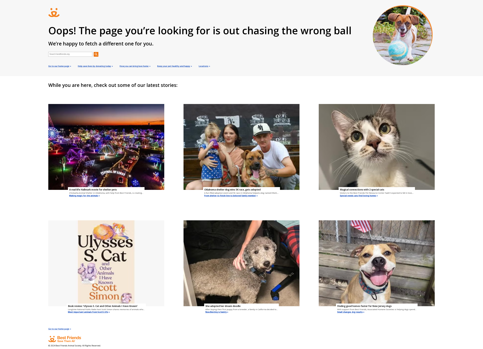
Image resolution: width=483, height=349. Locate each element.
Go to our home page (58, 66)
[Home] (67, 339)
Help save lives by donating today (94, 66)
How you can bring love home (134, 66)
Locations (203, 66)
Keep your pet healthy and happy (173, 66)
